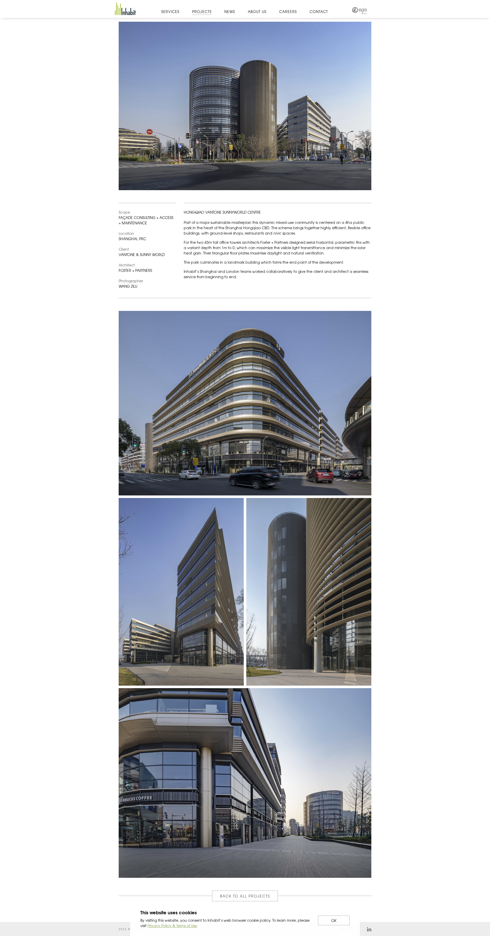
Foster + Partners (274, 242)
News (229, 11)
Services (170, 11)
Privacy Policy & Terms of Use (172, 925)
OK (333, 920)
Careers (288, 11)
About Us (257, 11)
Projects (202, 11)
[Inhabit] (125, 9)
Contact (319, 11)
